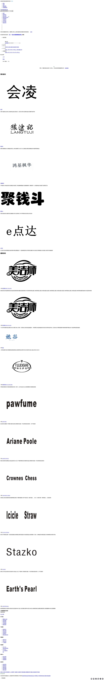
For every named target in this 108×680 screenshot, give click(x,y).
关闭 (31, 31)
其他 (18, 47)
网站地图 (23, 672)
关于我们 (4, 672)
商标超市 (49, 675)
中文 (8, 47)
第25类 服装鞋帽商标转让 (17, 34)
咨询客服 (66, 68)
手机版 (38, 672)
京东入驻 (4, 641)
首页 (3, 13)
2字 (21, 49)
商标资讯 (4, 22)
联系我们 (8, 672)
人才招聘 (12, 672)
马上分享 (2, 614)
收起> (7, 610)
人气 (3, 56)
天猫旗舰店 (5, 7)
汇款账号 (19, 672)
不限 (6, 47)
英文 (10, 47)
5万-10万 (14, 52)
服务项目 (4, 621)
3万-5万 (10, 52)
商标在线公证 (5, 17)
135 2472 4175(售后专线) (5, 650)
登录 (3, 3)
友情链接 (27, 672)
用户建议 (31, 672)
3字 (10, 49)
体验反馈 (35, 672)
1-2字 (8, 49)
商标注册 (4, 16)
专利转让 (4, 20)
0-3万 (8, 52)
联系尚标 (4, 624)
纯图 (20, 49)
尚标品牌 (4, 620)
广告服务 (4, 642)
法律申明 (4, 659)
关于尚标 (4, 21)
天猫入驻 (4, 639)
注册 (3, 4)
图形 (12, 47)
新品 (3, 59)
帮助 (12, 1)
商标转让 (4, 14)
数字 (16, 47)
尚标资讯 (4, 664)
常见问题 (4, 668)
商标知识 (4, 665)
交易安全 (4, 658)
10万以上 (18, 52)
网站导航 (4, 6)
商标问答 (4, 667)
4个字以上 (14, 49)
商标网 (23, 675)
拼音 (14, 47)
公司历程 (4, 623)
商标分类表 (44, 675)
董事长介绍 (5, 619)
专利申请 (4, 18)
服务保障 (4, 656)
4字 (11, 49)
